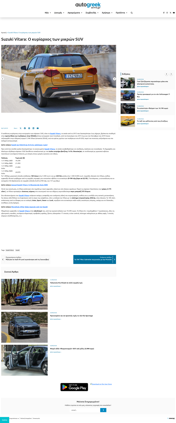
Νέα (47, 13)
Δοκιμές (58, 13)
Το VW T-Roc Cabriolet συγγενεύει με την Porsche (93, 259)
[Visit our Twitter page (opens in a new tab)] (169, 13)
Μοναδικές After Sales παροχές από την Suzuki (29, 207)
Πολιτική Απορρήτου (26, 418)
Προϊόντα (120, 13)
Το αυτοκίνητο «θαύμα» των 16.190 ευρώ (152, 108)
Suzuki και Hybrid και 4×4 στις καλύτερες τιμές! (29, 145)
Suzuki (17, 250)
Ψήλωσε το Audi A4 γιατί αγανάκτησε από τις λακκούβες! (27, 259)
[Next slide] (114, 78)
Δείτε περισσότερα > (55, 286)
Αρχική (3, 32)
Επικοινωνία (36, 418)
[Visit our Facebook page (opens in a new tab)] (162, 13)
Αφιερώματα (74, 13)
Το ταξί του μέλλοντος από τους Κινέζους (152, 121)
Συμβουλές (91, 13)
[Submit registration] (103, 410)
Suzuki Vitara (24, 211)
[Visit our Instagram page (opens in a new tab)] (166, 13)
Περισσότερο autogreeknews (9, 418)
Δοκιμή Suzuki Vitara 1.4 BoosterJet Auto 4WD (29, 185)
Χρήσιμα (106, 13)
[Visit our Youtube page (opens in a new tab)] (173, 13)
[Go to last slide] (166, 74)
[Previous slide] (2, 78)
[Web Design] (171, 418)
